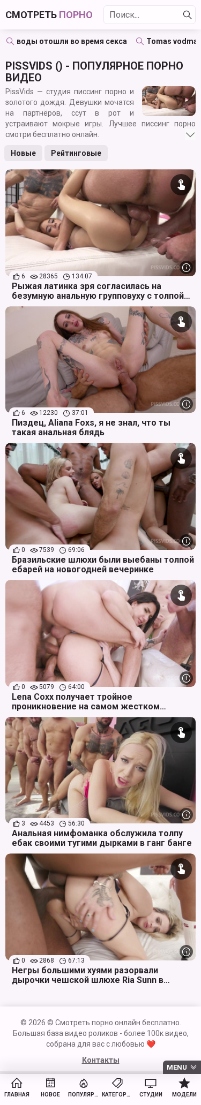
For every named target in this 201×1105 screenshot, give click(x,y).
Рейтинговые (76, 153)
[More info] (186, 267)
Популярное (84, 1095)
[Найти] (187, 15)
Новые (23, 153)
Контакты (101, 1060)
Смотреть (49, 14)
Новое (50, 1095)
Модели (184, 1095)
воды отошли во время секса (72, 41)
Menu (177, 1067)
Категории (117, 1095)
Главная (16, 1095)
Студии (150, 1095)
